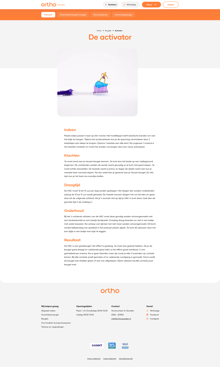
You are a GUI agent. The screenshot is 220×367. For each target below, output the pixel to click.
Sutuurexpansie (100, 15)
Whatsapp (154, 311)
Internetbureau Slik (126, 359)
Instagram (154, 319)
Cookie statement (109, 359)
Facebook (154, 315)
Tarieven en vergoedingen (52, 327)
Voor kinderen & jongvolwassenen (56, 323)
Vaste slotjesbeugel (123, 15)
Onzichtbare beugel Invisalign (73, 15)
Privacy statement (93, 359)
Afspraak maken (48, 311)
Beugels (108, 31)
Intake (171, 4)
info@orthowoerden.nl (121, 319)
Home (99, 31)
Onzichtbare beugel (50, 315)
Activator (48, 15)
